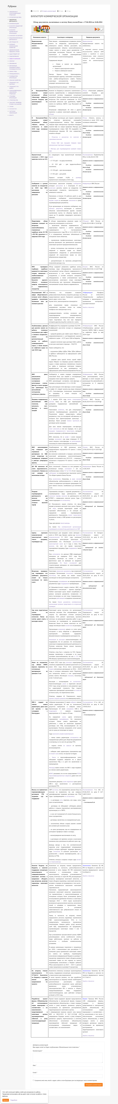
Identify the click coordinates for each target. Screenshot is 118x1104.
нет (80, 851)
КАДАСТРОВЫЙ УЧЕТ (14, 54)
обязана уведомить (56, 208)
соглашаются (74, 737)
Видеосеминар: (88, 41)
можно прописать (73, 421)
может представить (74, 515)
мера (54, 508)
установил (68, 662)
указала (51, 546)
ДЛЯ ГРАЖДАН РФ (13, 42)
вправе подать (54, 200)
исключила (68, 625)
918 (70, 471)
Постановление (88, 155)
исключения (57, 479)
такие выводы (65, 523)
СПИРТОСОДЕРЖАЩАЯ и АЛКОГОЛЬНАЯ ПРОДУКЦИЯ (15, 92)
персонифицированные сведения (60, 776)
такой (51, 157)
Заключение (87, 865)
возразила (61, 629)
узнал (64, 684)
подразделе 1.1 (55, 711)
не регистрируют (75, 441)
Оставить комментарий (49, 11)
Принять (5, 1100)
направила (69, 709)
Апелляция (52, 639)
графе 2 (67, 437)
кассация (62, 639)
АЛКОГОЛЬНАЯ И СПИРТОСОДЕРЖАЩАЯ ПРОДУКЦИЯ (15, 13)
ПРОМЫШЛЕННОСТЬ (14, 73)
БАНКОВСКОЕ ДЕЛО (14, 23)
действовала (60, 598)
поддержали (73, 548)
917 (65, 471)
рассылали (59, 186)
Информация (87, 183)
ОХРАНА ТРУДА (13, 71)
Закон (54, 757)
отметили (61, 410)
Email (35, 1072)
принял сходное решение (57, 698)
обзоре (51, 114)
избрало (73, 702)
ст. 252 (76, 656)
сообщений (77, 183)
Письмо (85, 267)
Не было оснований (68, 563)
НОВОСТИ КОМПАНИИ (14, 58)
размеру (78, 177)
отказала (70, 676)
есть (61, 800)
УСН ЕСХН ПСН (13, 109)
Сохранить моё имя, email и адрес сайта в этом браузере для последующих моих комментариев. (66, 1080)
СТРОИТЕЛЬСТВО (13, 100)
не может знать (54, 754)
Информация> (88, 326)
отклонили (56, 851)
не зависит (67, 745)
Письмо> (86, 221)
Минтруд (52, 767)
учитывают (68, 469)
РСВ (78, 773)
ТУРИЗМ (11, 106)
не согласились (65, 500)
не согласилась (75, 681)
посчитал (55, 790)
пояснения (72, 200)
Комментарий (38, 1051)
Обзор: (85, 91)
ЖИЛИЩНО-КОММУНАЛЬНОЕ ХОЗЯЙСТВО (13, 46)
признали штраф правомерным (63, 734)
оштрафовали (62, 581)
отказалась (69, 573)
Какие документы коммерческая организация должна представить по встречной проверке (65, 604)
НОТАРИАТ (11, 61)
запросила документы (63, 571)
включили (52, 188)
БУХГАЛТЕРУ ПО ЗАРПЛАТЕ (15, 35)
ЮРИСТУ (11, 115)
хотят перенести (68, 781)
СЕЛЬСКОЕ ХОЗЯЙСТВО (15, 80)
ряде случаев (76, 479)
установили (56, 554)
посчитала (52, 575)
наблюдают (53, 473)
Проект (85, 999)
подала (51, 669)
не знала (77, 690)
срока (64, 717)
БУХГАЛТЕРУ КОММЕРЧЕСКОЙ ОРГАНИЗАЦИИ (13, 31)
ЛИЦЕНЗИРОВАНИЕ (14, 56)
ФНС (51, 773)
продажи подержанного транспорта (61, 431)
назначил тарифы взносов (58, 496)
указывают (58, 439)
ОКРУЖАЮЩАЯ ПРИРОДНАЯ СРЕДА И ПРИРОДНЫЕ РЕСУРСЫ (15, 67)
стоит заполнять (54, 429)
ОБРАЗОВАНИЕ (13, 63)
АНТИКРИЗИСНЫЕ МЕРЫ (15, 17)
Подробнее (13, 1100)
